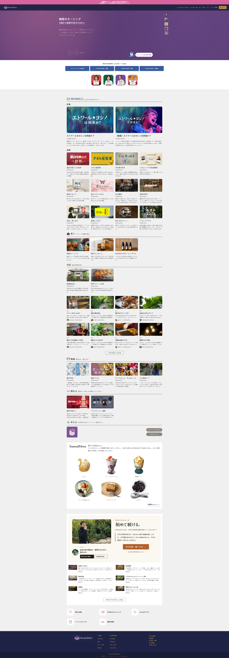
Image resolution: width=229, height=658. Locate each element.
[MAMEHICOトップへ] (10, 7)
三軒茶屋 (192, 7)
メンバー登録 (213, 7)
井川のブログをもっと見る (114, 600)
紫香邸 (203, 7)
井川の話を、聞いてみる (136, 547)
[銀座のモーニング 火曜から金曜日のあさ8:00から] (130, 31)
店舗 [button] (100, 635)
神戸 (200, 7)
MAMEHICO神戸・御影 (127, 68)
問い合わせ (153, 645)
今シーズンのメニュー (95, 445)
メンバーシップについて (154, 430)
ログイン (222, 7)
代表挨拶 (112, 642)
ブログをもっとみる (114, 353)
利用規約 (103, 656)
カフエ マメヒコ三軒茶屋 (77, 68)
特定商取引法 (124, 656)
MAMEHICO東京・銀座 (102, 68)
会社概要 (112, 639)
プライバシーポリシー (113, 656)
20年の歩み (113, 648)
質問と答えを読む (87, 556)
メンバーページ (154, 434)
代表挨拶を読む (101, 556)
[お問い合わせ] (208, 7)
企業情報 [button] (114, 635)
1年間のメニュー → (154, 504)
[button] (166, 15)
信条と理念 (113, 645)
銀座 (197, 7)
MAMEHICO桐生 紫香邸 (151, 68)
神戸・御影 (100, 645)
